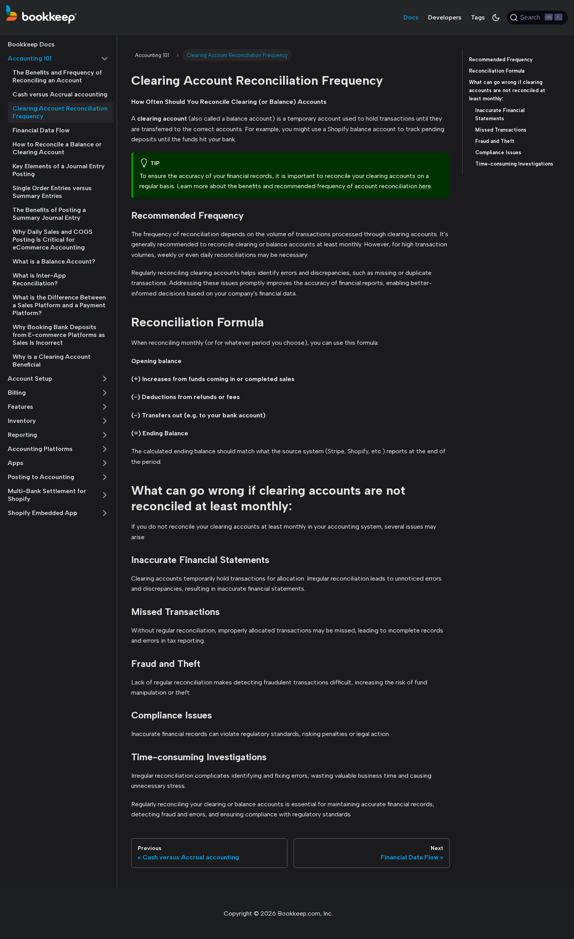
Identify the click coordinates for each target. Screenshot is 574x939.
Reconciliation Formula (496, 71)
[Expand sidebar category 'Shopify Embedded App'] (104, 513)
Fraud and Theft (494, 141)
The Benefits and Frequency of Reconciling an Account (57, 76)
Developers (445, 17)
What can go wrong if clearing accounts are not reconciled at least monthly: (507, 90)
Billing (17, 392)
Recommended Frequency (501, 59)
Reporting (22, 434)
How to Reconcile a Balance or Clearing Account (57, 148)
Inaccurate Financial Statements (499, 114)
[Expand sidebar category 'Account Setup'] (104, 378)
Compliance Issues (498, 152)
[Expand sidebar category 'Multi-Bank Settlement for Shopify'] (104, 495)
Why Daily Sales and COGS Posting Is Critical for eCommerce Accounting (52, 239)
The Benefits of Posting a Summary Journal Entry (49, 213)
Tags (478, 17)
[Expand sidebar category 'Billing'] (104, 393)
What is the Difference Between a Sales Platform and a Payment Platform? (59, 305)
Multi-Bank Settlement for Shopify (47, 494)
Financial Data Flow (41, 130)
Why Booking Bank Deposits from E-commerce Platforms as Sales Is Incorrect (58, 334)
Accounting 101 (30, 58)
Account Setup (30, 378)
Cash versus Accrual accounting (59, 94)
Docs (411, 17)
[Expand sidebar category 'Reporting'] (104, 435)
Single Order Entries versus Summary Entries (52, 192)
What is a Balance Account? (53, 261)
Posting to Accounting (41, 477)
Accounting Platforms (40, 449)
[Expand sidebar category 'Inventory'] (104, 421)
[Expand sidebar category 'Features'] (104, 407)
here (425, 186)
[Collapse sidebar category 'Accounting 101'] (104, 58)
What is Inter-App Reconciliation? (39, 279)
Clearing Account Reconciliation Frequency (60, 112)
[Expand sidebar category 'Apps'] (104, 463)
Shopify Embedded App (42, 513)
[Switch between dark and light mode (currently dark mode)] (496, 17)
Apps (15, 463)
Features (20, 406)
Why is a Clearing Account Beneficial (51, 360)
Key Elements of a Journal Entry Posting (58, 170)
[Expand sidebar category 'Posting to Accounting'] (104, 477)
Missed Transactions (500, 130)
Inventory (22, 420)
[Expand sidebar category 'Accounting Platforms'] (104, 449)
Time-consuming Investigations (514, 164)
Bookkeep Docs (31, 44)
